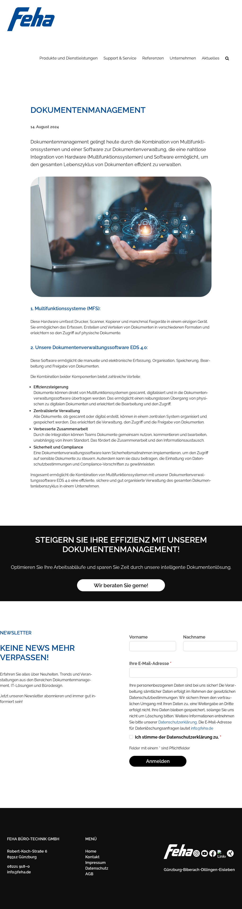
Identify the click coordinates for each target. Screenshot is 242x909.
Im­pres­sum (95, 862)
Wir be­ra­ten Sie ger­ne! (121, 585)
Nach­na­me (194, 636)
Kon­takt (92, 857)
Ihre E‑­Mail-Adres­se (150, 663)
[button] (227, 57)
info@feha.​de (202, 728)
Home (90, 851)
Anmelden (158, 761)
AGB (89, 874)
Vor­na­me (138, 636)
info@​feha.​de (19, 872)
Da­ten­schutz (96, 868)
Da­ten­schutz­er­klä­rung (177, 722)
